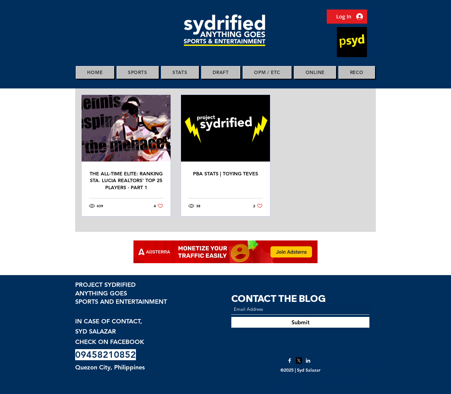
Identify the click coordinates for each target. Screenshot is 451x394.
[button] (138, 72)
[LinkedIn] (308, 360)
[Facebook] (290, 360)
